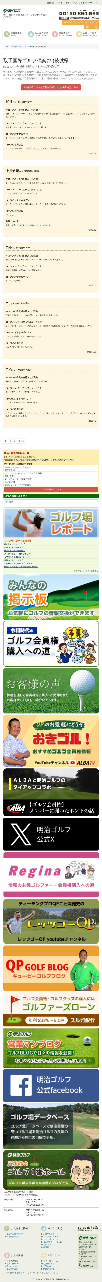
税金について (12, 1266)
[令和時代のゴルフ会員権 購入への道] (51, 644)
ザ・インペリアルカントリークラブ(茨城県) (23, 473)
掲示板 (46, 1247)
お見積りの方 (91, 22)
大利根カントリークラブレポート (18, 563)
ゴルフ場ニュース (50, 1237)
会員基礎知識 (12, 1261)
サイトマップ (71, 3)
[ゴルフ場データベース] (51, 1126)
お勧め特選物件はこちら (51, 489)
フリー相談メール (50, 1261)
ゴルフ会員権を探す (15, 1234)
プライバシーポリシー (88, 3)
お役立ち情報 (48, 1234)
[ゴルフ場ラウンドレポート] (51, 523)
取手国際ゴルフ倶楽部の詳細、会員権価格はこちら (51, 87)
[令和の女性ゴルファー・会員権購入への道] (51, 874)
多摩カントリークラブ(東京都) (18, 485)
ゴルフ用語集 (12, 1269)
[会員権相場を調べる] (14, 34)
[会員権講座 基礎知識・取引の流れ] (62, 34)
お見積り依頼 (48, 1263)
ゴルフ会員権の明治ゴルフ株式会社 (20, 46)
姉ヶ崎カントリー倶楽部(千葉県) (18, 479)
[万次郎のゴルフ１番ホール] (51, 1170)
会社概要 (51, 3)
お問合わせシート (50, 1266)
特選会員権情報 (13, 1237)
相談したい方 (91, 27)
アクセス (60, 3)
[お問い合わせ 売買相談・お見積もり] (86, 34)
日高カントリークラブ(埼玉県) (18, 467)
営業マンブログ (49, 1245)
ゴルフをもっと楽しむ (52, 1242)
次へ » (21, 441)
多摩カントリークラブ (13, 560)
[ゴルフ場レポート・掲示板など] (38, 34)
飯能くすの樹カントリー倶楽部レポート (21, 567)
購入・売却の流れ (14, 1263)
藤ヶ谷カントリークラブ (14, 551)
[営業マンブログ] (51, 1048)
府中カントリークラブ (13, 547)
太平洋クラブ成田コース (14, 557)
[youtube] (51, 741)
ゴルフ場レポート (50, 1239)
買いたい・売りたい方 (72, 22)
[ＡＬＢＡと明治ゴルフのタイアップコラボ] (51, 792)
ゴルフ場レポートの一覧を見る (86, 571)
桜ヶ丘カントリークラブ (14, 544)
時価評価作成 (48, 1269)
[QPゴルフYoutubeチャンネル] (51, 921)
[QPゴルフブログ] (51, 968)
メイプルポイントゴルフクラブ (17, 554)
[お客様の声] (51, 690)
